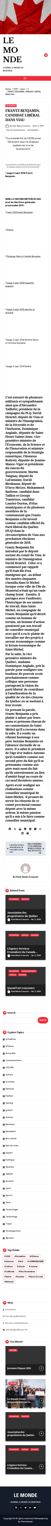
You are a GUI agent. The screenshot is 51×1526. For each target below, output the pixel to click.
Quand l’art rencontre (21, 988)
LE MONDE (12, 50)
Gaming (9, 1103)
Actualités (11, 105)
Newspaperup (41, 1519)
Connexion (10, 1310)
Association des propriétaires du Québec (22, 914)
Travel (9, 1224)
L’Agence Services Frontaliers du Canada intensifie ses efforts (21, 952)
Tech (8, 1203)
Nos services (12, 1146)
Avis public (11, 1053)
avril (21, 1261)
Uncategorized (13, 1231)
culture (25, 935)
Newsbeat (11, 1132)
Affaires (10, 1046)
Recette (10, 1167)
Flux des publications (15, 1316)
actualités (33, 130)
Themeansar (27, 1522)
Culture (9, 1266)
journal (34, 1266)
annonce (10, 1261)
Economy (10, 1082)
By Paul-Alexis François (20, 126)
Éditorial (10, 1089)
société (20, 1276)
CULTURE (10, 1068)
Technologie (12, 1210)
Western (10, 1238)
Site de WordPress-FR (16, 1330)
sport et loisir (36, 1276)
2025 (8, 1256)
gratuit (9, 1110)
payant (9, 1153)
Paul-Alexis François (27, 876)
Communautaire (29, 971)
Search (11, 1012)
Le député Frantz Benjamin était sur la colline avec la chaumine (21, 1402)
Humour (9, 1117)
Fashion (9, 1096)
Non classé (11, 1139)
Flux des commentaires (16, 1323)
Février (22, 1266)
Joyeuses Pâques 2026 (19, 1368)
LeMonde (10, 1271)
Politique (10, 1160)
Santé (8, 1276)
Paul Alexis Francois (20, 919)
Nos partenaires (27, 1271)
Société (25, 899)
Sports (9, 1196)
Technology (11, 1217)
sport (8, 1188)
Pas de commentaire (16, 130)
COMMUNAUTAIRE (36, 1261)
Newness (10, 1124)
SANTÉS (9, 1174)
